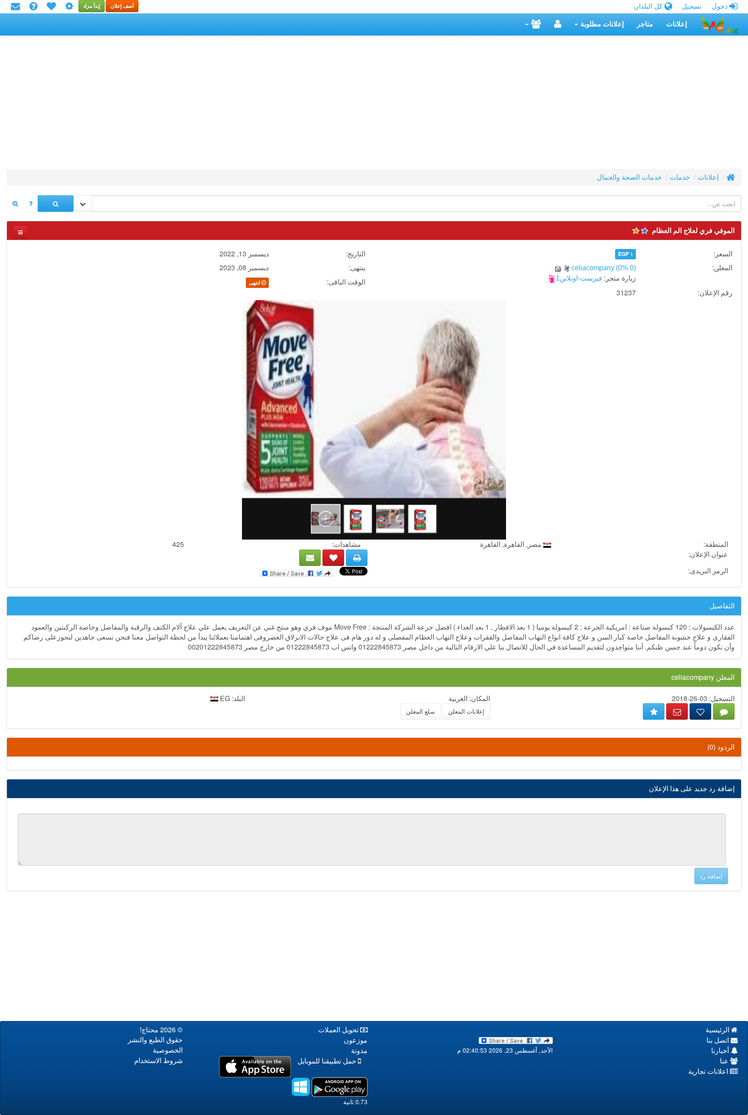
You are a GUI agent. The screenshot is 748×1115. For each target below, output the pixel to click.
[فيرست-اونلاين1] (551, 278)
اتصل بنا (718, 1040)
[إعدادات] (69, 6)
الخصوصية (168, 1050)
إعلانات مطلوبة (601, 24)
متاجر (645, 24)
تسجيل (691, 6)
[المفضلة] (51, 6)
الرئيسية (718, 1030)
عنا (725, 1061)
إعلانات (676, 24)
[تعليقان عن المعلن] (653, 711)
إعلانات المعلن (466, 711)
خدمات (680, 177)
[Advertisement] (482, 104)
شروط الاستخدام (158, 1060)
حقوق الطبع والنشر (155, 1040)
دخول (720, 6)
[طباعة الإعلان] (357, 557)
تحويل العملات (339, 1030)
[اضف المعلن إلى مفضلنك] (700, 711)
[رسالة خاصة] (724, 711)
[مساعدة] (33, 6)
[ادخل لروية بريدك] (15, 6)
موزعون (356, 1040)
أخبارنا (721, 1050)
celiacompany (593, 267)
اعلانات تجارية (709, 1071)
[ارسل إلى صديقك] (310, 557)
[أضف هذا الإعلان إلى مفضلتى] (333, 557)
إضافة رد (711, 876)
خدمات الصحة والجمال (629, 177)
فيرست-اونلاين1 (579, 278)
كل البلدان (649, 6)
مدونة (359, 1050)
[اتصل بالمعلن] (677, 711)
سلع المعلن (420, 711)
